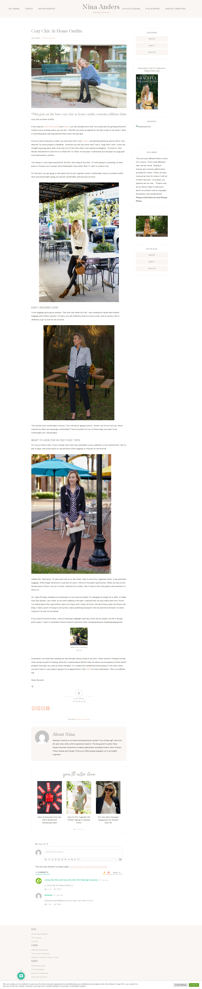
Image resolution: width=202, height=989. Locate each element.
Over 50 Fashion (48, 38)
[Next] (117, 804)
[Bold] (45, 859)
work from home (51, 126)
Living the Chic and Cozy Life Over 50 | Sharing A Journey (71, 880)
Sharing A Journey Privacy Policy (45, 957)
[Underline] (52, 859)
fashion (85, 141)
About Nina (64, 734)
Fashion (36, 19)
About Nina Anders (39, 934)
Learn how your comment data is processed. (88, 866)
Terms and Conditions (40, 953)
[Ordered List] (59, 859)
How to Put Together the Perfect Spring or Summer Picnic (79, 820)
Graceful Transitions (175, 9)
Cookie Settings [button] (180, 985)
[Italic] (49, 859)
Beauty (46, 19)
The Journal (14, 9)
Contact (29, 9)
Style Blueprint (153, 9)
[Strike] (55, 859)
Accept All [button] (194, 985)
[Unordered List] (62, 859)
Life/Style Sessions (131, 9)
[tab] (74, 829)
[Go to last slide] (41, 804)
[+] (78, 859)
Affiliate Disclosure (39, 950)
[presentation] (49, 797)
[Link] (72, 859)
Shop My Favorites (46, 9)
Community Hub (38, 965)
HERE (88, 669)
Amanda (48, 895)
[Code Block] (68, 859)
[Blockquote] (65, 859)
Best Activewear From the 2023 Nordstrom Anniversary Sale (49, 820)
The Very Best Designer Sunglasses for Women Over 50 (108, 820)
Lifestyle (56, 19)
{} (75, 859)
